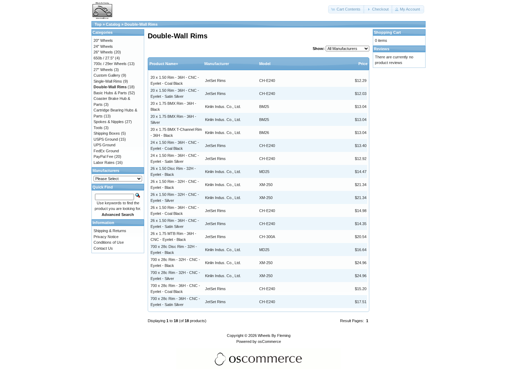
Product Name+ (163, 64)
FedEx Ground (106, 151)
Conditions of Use (109, 242)
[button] (346, 9)
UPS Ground (104, 145)
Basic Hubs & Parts (110, 93)
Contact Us (103, 248)
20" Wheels (103, 40)
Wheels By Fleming (274, 335)
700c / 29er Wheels (110, 64)
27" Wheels (103, 70)
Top (98, 24)
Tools (98, 128)
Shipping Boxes (107, 133)
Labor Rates (104, 162)
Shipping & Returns (110, 231)
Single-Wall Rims (108, 81)
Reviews (381, 49)
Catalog (113, 24)
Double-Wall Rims (141, 24)
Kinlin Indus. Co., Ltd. (223, 106)
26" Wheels (103, 52)
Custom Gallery (107, 75)
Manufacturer (216, 64)
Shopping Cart (387, 32)
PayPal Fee (103, 156)
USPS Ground (106, 139)
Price (363, 64)
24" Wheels (103, 46)
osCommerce (269, 341)
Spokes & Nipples (109, 122)
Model (264, 64)
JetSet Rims (215, 80)
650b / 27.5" (104, 58)
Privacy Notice (106, 237)
